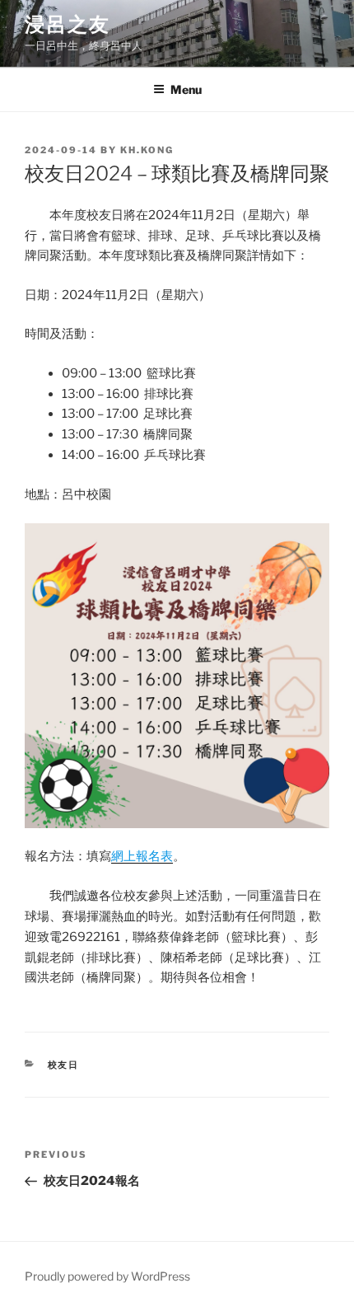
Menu (186, 89)
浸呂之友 (67, 24)
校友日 (64, 1064)
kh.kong (147, 150)
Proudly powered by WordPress (107, 1276)
